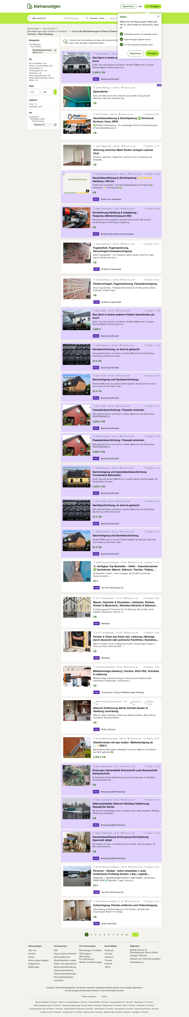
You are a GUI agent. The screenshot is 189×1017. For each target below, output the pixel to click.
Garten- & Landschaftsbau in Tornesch (73, 1002)
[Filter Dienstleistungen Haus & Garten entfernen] (55, 50)
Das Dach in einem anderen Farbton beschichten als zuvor (123, 59)
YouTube (108, 953)
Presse (31, 957)
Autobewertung (136, 962)
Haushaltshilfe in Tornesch (98, 1002)
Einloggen (152, 53)
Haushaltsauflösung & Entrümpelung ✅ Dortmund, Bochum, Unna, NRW (123, 120)
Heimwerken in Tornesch (124, 1008)
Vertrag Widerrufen (62, 957)
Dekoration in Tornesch (145, 1005)
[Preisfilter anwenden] (55, 92)
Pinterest (108, 963)
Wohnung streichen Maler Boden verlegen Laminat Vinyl (123, 151)
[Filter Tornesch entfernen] (55, 125)
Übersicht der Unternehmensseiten (145, 958)
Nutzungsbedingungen (64, 977)
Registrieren (135, 53)
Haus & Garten (36, 46)
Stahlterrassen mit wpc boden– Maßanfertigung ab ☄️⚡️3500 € (123, 744)
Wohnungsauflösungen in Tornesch (47, 1005)
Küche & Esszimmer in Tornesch (146, 1008)
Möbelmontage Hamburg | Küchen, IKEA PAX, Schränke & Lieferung (126, 672)
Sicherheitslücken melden (65, 960)
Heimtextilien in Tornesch (103, 1008)
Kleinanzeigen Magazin (38, 960)
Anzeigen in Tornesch (140, 1012)
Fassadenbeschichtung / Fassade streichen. (119, 409)
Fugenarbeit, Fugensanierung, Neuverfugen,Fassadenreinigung (112, 249)
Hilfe (56, 950)
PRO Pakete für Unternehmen (86, 957)
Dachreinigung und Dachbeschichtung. (116, 379)
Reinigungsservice (36, 70)
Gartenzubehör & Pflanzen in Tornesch (78, 1008)
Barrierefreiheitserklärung (65, 967)
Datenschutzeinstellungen (65, 973)
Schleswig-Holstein (37, 119)
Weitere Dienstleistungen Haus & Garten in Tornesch (82, 1005)
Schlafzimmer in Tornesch (72, 1012)
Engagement (34, 963)
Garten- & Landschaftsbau (39, 65)
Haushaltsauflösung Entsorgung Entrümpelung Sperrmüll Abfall (121, 838)
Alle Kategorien (35, 44)
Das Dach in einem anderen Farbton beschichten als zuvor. (123, 316)
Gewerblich (33, 106)
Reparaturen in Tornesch (143, 1002)
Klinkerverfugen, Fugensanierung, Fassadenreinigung (125, 283)
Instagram (109, 957)
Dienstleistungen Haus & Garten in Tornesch (46, 1008)
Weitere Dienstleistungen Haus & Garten (41, 79)
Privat (31, 104)
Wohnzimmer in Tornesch (92, 1012)
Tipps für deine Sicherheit (65, 953)
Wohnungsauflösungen (38, 75)
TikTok (107, 967)
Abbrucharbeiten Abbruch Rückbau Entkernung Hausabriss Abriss (121, 805)
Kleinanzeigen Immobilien (90, 950)
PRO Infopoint (85, 953)
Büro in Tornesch (129, 1005)
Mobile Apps (33, 967)
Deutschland (34, 116)
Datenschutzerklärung (63, 970)
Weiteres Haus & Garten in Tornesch (117, 1012)
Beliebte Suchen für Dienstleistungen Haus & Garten (144, 951)
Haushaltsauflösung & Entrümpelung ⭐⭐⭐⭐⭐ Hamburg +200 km (122, 179)
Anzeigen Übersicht (138, 955)
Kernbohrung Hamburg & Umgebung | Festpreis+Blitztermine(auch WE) (115, 214)
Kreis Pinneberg (38, 121)
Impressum (59, 980)
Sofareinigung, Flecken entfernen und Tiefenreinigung (125, 905)
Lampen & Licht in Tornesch (51, 1012)
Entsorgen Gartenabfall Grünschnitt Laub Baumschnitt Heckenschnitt (125, 772)
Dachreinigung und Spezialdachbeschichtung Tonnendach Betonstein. (120, 473)
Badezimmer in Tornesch (112, 1005)
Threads (108, 960)
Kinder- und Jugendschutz (65, 963)
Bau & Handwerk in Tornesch (46, 1002)
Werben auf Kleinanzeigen (90, 962)
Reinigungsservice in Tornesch (121, 1002)
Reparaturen (34, 73)
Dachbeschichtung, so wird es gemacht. (116, 349)
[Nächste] (135, 934)
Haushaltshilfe (34, 68)
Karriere (31, 953)
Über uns (32, 950)
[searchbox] (47, 18)
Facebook (109, 950)
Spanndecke (100, 91)
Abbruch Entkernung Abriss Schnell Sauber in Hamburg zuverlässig (120, 709)
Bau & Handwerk (35, 63)
